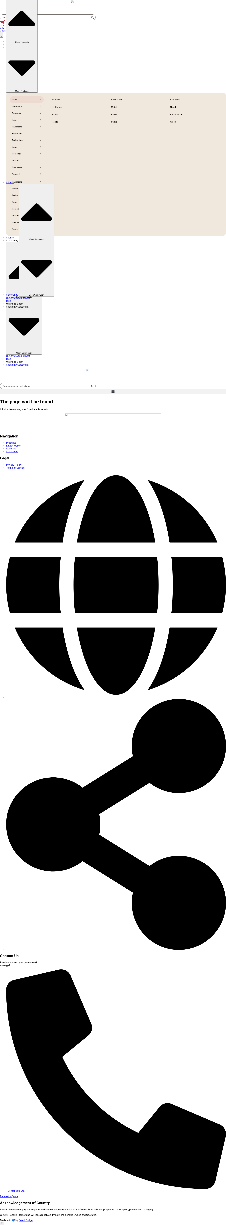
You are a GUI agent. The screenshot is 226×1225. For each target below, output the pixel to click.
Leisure (15, 160)
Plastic (114, 114)
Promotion (17, 133)
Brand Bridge (26, 1220)
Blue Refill (175, 99)
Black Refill (116, 99)
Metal (114, 107)
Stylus (114, 122)
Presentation (176, 114)
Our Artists (12, 356)
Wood (173, 122)
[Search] (92, 386)
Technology (17, 140)
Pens (14, 99)
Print (14, 120)
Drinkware (17, 106)
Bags (14, 147)
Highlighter (57, 107)
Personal (16, 153)
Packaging (17, 126)
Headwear (17, 167)
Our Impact (24, 356)
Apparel (16, 174)
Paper (55, 114)
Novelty (173, 107)
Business (16, 113)
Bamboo (56, 99)
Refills (55, 122)
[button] (113, 391)
